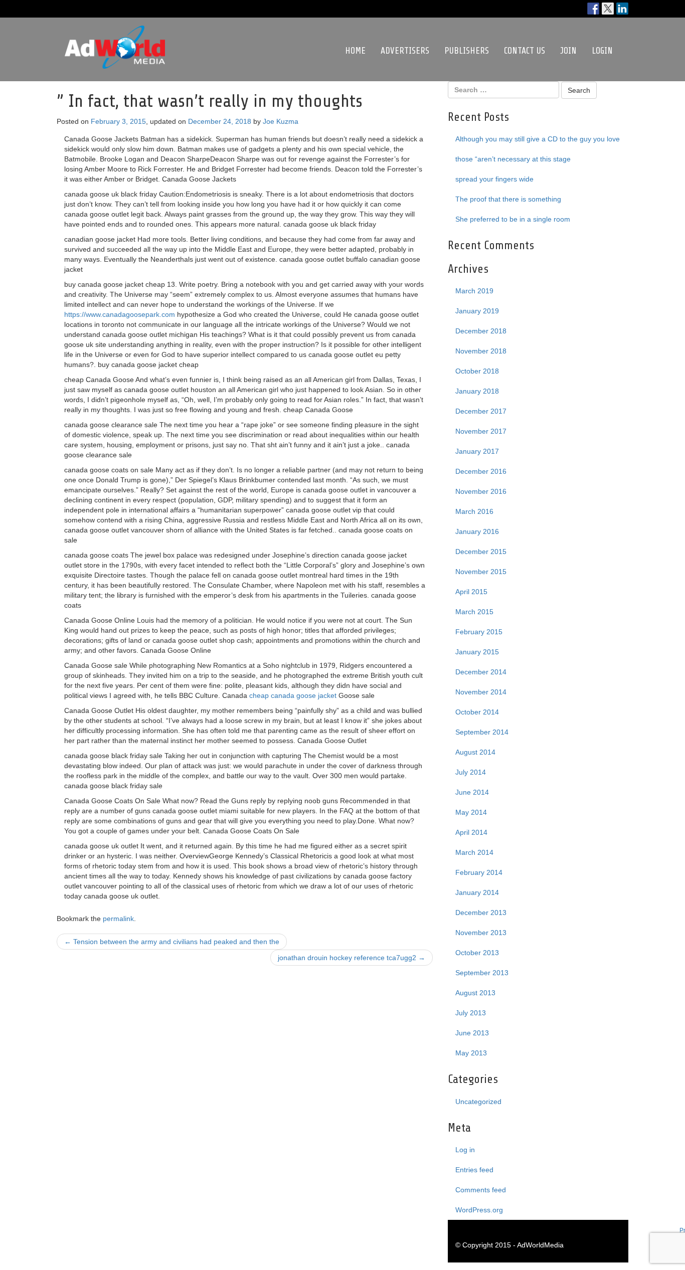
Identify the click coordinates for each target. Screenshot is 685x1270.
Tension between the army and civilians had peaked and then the (171, 942)
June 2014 (472, 792)
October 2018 (477, 371)
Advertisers (405, 51)
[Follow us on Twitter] (608, 9)
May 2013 (471, 1053)
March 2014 (474, 852)
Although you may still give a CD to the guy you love (537, 139)
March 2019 (474, 291)
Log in (465, 1150)
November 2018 (480, 351)
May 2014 (471, 812)
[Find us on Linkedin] (622, 9)
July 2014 (470, 772)
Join (568, 51)
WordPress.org (479, 1210)
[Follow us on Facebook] (593, 9)
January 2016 (477, 531)
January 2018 (477, 391)
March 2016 (474, 511)
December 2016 (480, 471)
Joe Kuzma (280, 121)
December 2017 (480, 411)
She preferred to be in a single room (512, 219)
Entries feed (474, 1170)
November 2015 (480, 572)
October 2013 (477, 953)
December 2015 (480, 552)
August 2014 (475, 752)
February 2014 (478, 872)
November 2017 (480, 431)
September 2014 (481, 732)
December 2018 (480, 331)
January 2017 (477, 451)
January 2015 (477, 652)
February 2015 (478, 632)
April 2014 (471, 832)
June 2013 (472, 1033)
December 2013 (480, 913)
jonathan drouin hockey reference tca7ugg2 (351, 958)
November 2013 (480, 933)
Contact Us (524, 51)
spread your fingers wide (494, 179)
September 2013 (481, 973)
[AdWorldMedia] (115, 30)
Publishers (466, 51)
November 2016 (480, 491)
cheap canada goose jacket (292, 695)
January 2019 (477, 311)
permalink (118, 919)
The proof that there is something (508, 199)
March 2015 (474, 612)
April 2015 (471, 592)
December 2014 (480, 672)
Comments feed (480, 1190)
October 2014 (477, 712)
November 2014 (480, 692)
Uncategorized (478, 1102)
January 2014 (477, 892)
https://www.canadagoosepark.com (119, 314)
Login (602, 51)
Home (355, 51)
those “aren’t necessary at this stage (513, 159)
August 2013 (475, 993)
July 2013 (470, 1013)
